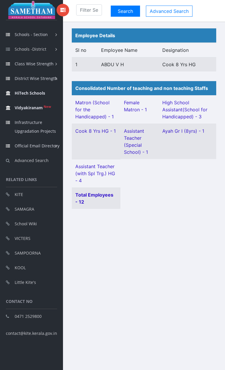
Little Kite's (25, 282)
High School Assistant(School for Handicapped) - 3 (184, 110)
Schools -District (30, 49)
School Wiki (26, 223)
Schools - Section (31, 34)
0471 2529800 (28, 316)
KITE (19, 194)
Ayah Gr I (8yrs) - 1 (183, 131)
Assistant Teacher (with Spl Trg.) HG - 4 (95, 173)
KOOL (20, 267)
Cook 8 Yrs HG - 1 (95, 131)
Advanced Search (32, 160)
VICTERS (22, 238)
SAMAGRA (24, 209)
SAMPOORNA (28, 253)
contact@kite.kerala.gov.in (31, 333)
